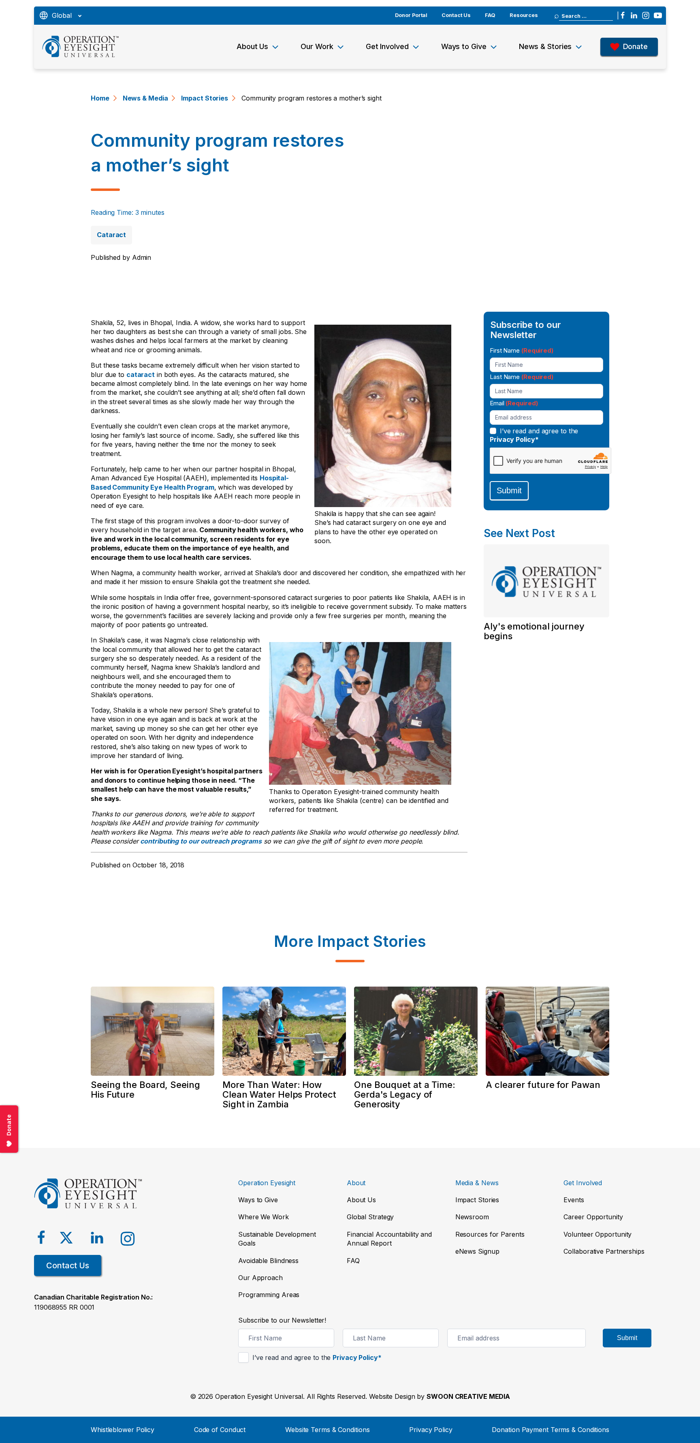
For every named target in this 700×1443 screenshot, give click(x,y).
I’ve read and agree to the (534, 435)
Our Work (317, 46)
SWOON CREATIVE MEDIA (468, 1396)
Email (514, 403)
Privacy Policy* (514, 439)
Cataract (111, 235)
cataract (140, 374)
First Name (521, 350)
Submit (509, 490)
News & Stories (545, 46)
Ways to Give (464, 46)
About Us (252, 46)
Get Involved (387, 46)
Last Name (521, 376)
